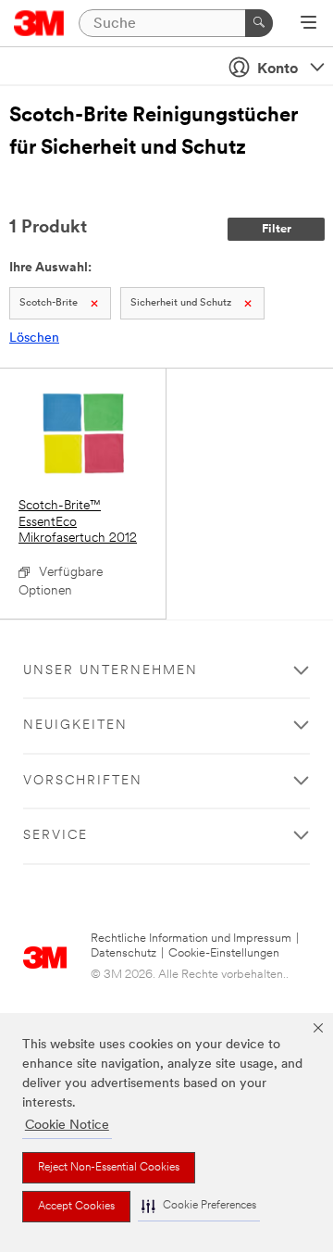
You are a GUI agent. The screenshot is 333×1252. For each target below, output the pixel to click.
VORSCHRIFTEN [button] (82, 781)
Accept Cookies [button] (76, 1206)
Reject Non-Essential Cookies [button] (108, 1167)
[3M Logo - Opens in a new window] (39, 23)
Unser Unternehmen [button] (110, 671)
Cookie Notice (67, 1126)
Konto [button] (277, 69)
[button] (199, 1206)
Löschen (34, 338)
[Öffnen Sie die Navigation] (308, 24)
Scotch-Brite (48, 303)
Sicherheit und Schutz (180, 303)
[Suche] (259, 23)
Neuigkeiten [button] (75, 725)
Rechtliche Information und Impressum (191, 939)
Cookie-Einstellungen (223, 953)
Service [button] (55, 836)
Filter (276, 229)
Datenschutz (123, 953)
